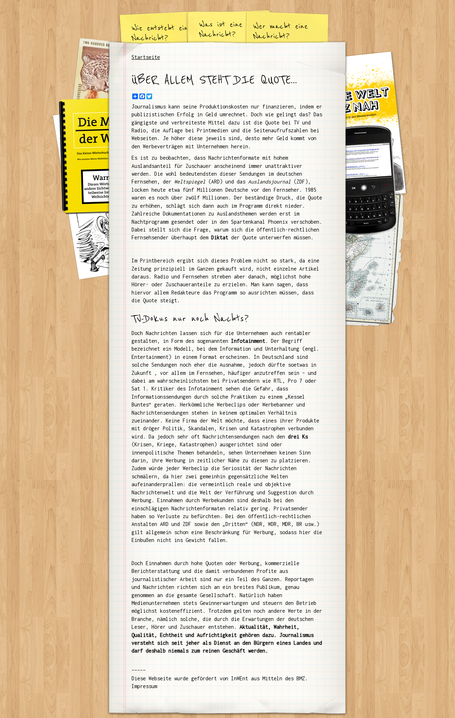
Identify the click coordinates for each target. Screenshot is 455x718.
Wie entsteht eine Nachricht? (162, 33)
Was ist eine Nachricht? (220, 29)
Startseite (146, 57)
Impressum (144, 686)
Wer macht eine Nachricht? (280, 31)
